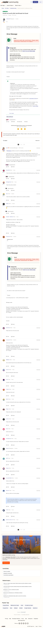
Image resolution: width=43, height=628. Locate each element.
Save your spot (6, 562)
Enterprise (30, 618)
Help (10, 618)
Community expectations (8, 575)
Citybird (7, 389)
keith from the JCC (9, 519)
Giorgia (7, 468)
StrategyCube (8, 181)
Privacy (40, 626)
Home (3, 8)
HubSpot (15, 608)
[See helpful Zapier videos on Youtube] (28, 623)
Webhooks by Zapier (15, 605)
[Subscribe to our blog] (23, 623)
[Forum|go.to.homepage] (10, 2)
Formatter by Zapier (29, 605)
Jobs (26, 618)
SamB (7, 147)
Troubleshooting (13, 8)
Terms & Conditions (17, 614)
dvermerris (8, 327)
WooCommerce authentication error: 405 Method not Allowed (12, 592)
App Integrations (21, 620)
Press (22, 618)
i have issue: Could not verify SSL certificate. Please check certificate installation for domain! (17, 586)
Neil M (7, 399)
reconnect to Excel (33, 98)
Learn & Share (10, 5)
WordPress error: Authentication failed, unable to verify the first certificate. (14, 595)
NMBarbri (7, 359)
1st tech (7, 369)
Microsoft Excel (10, 116)
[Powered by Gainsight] (21, 612)
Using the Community (7, 573)
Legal (37, 626)
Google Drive (5, 608)
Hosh (7, 379)
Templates (36, 618)
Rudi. (7, 193)
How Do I (5, 594)
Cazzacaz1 (8, 236)
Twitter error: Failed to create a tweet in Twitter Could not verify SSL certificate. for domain (17, 583)
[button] (35, 2)
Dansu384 (8, 170)
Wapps (7, 409)
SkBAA (7, 203)
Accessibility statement (25, 614)
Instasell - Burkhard (9, 216)
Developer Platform (16, 618)
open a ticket (35, 106)
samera (7, 418)
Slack (11, 608)
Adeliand (7, 18)
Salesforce (35, 608)
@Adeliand (9, 150)
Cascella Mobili (9, 478)
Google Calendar (27, 608)
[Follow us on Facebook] (19, 623)
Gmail (22, 605)
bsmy (7, 428)
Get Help (2, 5)
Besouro (7, 490)
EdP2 (7, 458)
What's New (17, 5)
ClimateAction (8, 438)
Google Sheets (6, 605)
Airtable (20, 608)
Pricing (6, 618)
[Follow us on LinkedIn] (21, 623)
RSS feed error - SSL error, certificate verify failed (11, 589)
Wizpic (7, 448)
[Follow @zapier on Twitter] (25, 623)
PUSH (7, 509)
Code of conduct (6, 571)
